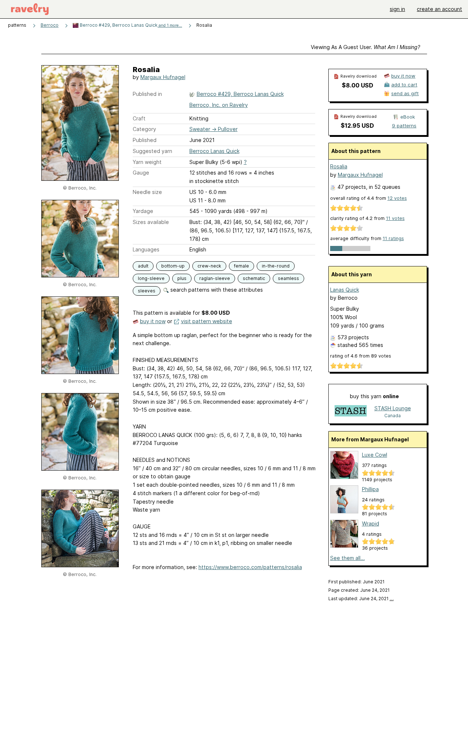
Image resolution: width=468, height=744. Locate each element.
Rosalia (338, 166)
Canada (392, 415)
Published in (147, 94)
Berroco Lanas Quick (214, 151)
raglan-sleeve (214, 278)
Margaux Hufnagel (162, 77)
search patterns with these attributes (216, 290)
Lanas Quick (344, 290)
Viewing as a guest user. (365, 47)
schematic (254, 278)
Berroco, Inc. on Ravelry (218, 105)
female (241, 266)
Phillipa (370, 489)
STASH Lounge (392, 408)
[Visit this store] (351, 411)
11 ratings (393, 238)
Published (144, 140)
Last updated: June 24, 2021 (361, 598)
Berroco (49, 25)
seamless (288, 278)
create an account (439, 9)
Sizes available (151, 222)
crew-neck (209, 266)
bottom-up (173, 266)
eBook (407, 117)
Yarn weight (147, 162)
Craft (139, 118)
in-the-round (276, 266)
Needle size (147, 192)
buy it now (153, 321)
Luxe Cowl (374, 455)
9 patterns (404, 125)
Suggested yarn (152, 151)
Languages (146, 249)
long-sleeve (151, 278)
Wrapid (370, 523)
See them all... (347, 558)
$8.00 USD (357, 85)
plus (181, 278)
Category (144, 129)
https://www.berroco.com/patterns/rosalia (250, 567)
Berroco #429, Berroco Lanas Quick (130, 25)
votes (397, 198)
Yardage (143, 211)
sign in (397, 9)
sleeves (146, 291)
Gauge (141, 172)
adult (143, 266)
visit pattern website (206, 321)
